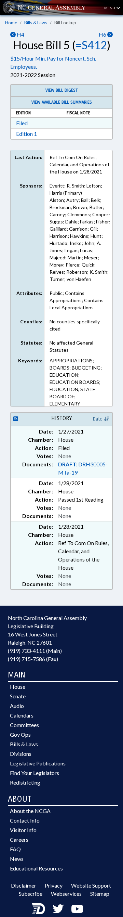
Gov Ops (20, 734)
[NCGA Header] (51, 7)
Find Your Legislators (34, 773)
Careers (19, 839)
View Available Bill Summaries (61, 102)
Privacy (54, 885)
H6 (103, 34)
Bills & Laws (35, 22)
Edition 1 (26, 133)
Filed (22, 123)
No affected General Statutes (71, 346)
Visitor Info (23, 830)
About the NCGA (30, 811)
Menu (110, 8)
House (17, 686)
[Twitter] (58, 908)
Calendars (21, 715)
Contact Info (25, 820)
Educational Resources (36, 868)
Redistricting (25, 782)
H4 (20, 34)
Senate (18, 696)
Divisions (20, 753)
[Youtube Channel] (77, 908)
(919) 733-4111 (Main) (35, 650)
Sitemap (99, 893)
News (17, 858)
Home (11, 22)
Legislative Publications (38, 763)
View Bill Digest (61, 90)
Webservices (66, 893)
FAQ (15, 849)
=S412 (91, 45)
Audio (17, 705)
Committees (24, 725)
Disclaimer (23, 885)
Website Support (91, 885)
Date (98, 419)
